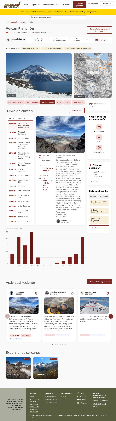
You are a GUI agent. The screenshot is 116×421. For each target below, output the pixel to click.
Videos (67, 102)
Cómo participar (51, 402)
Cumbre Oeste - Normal (52, 48)
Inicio (26, 5)
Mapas (32, 396)
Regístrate (107, 3)
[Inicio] (8, 22)
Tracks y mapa (32, 102)
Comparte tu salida (52, 399)
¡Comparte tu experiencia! (100, 30)
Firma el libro (77, 110)
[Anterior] (7, 316)
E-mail (63, 396)
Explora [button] (34, 5)
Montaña (14, 22)
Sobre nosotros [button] (49, 5)
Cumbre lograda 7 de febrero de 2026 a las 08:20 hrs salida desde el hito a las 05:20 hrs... (94, 318)
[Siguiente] (111, 316)
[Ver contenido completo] (37, 293)
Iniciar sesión (93, 3)
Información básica (15, 102)
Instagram (83, 403)
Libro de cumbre (47, 102)
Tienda (67, 5)
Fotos (59, 102)
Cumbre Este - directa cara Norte (78, 48)
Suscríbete (96, 397)
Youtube (82, 400)
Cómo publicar (51, 396)
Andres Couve (45, 188)
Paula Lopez (47, 181)
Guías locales (78, 102)
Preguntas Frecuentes (33, 410)
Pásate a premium (79, 4)
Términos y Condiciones (34, 405)
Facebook (82, 396)
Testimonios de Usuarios (35, 400)
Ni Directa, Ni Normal (30, 48)
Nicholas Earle (46, 184)
